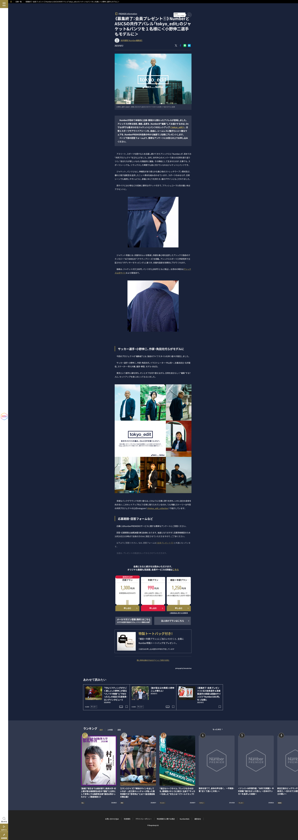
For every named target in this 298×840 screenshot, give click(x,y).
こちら (176, 569)
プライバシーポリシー (143, 819)
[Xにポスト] (176, 45)
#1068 (87, 707)
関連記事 (295, 829)
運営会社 (197, 819)
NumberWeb (184, 819)
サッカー (94, 707)
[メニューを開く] (4, 4)
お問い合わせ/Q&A (112, 819)
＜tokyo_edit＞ (177, 127)
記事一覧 (19, 1)
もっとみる (217, 729)
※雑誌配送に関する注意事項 (179, 613)
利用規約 (127, 819)
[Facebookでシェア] (180, 45)
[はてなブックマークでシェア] (189, 45)
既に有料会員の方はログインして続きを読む (153, 660)
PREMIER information (128, 14)
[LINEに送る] (185, 45)
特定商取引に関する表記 (166, 819)
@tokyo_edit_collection (157, 508)
